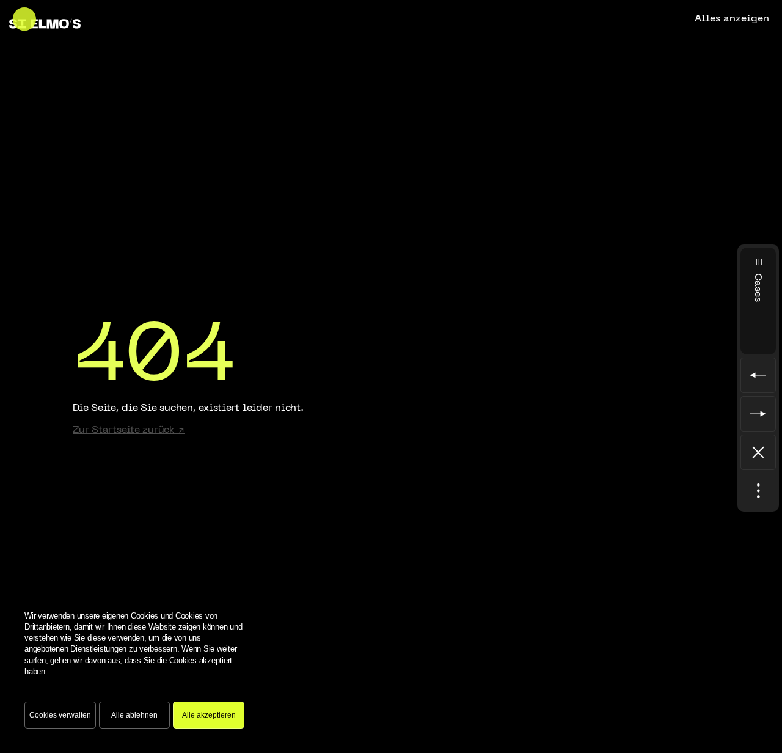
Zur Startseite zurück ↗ (129, 430)
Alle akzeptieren (209, 715)
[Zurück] (758, 452)
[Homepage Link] (45, 19)
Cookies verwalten (60, 715)
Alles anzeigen (732, 19)
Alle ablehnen (134, 715)
